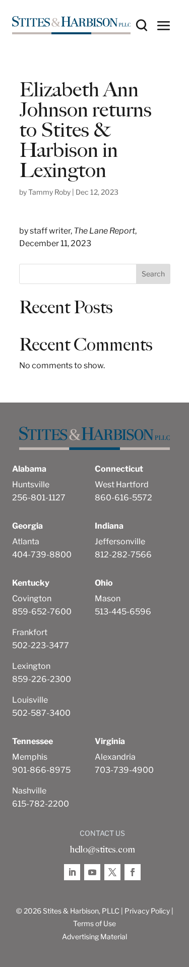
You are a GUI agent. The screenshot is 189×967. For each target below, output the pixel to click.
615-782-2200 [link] (40, 804)
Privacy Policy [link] (147, 910)
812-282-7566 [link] (123, 554)
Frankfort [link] (29, 632)
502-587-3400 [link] (41, 713)
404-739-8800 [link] (42, 554)
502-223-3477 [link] (40, 645)
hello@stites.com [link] (102, 849)
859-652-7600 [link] (42, 611)
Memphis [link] (29, 757)
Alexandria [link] (115, 757)
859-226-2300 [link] (41, 679)
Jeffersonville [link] (120, 541)
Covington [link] (31, 598)
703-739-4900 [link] (124, 770)
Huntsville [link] (30, 484)
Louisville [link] (30, 700)
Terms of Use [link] (94, 923)
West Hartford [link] (122, 484)
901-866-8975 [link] (41, 770)
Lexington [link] (31, 666)
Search (153, 273)
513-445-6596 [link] (123, 611)
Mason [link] (107, 598)
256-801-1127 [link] (39, 497)
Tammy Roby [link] (49, 192)
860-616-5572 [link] (123, 497)
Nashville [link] (29, 790)
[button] (164, 25)
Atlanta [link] (25, 541)
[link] (71, 25)
